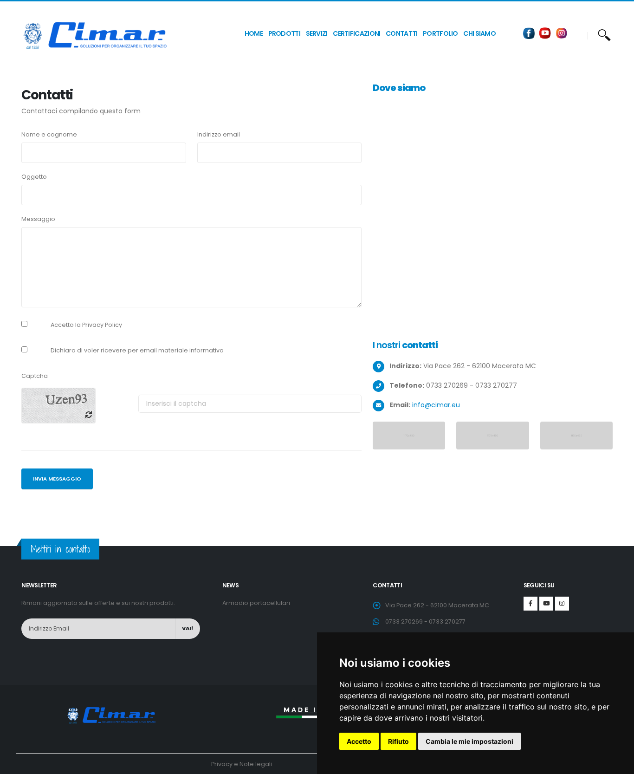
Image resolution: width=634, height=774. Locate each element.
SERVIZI (317, 33)
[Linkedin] (562, 604)
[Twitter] (546, 604)
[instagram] (562, 33)
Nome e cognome (49, 134)
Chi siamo (479, 33)
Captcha (34, 376)
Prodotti (284, 33)
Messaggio (38, 219)
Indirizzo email (218, 134)
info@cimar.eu (436, 405)
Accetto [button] (359, 741)
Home (254, 33)
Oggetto (34, 177)
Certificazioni (356, 33)
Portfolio (440, 33)
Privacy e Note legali (241, 764)
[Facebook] (529, 33)
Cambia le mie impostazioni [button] (469, 741)
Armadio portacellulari (256, 603)
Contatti (401, 33)
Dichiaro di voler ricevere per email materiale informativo (137, 350)
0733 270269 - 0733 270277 (425, 621)
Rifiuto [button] (398, 741)
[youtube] (545, 33)
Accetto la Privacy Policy (86, 325)
